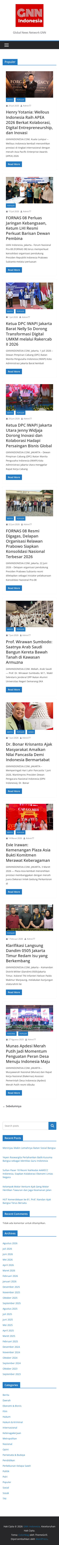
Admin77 (27, 105)
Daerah (7, 1400)
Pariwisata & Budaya (14, 1454)
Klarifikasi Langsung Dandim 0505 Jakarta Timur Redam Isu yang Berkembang (27, 953)
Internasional (10, 1427)
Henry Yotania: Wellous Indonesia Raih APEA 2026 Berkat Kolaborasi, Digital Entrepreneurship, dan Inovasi (29, 122)
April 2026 (8, 1265)
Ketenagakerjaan (12, 1433)
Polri (5, 1476)
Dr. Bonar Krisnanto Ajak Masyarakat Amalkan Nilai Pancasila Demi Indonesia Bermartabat (29, 751)
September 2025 (12, 1303)
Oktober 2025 (10, 1297)
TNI (4, 1498)
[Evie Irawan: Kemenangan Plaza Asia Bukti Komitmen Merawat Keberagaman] (29, 817)
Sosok (31, 732)
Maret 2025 (9, 1335)
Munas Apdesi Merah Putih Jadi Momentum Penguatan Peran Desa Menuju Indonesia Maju (28, 1053)
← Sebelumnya (12, 1106)
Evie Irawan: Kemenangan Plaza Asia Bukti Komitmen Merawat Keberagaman (28, 852)
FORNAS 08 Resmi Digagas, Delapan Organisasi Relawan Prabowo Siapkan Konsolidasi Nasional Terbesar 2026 (25, 543)
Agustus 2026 (10, 1243)
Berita (10, 100)
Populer (20, 100)
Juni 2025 (8, 1319)
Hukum (6, 1416)
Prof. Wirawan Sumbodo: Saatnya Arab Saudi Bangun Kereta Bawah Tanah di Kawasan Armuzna (29, 652)
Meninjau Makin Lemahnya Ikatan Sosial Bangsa (29, 1147)
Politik (6, 1471)
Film (5, 1411)
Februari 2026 (10, 1276)
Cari (52, 1126)
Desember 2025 (11, 1286)
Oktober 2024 (10, 1357)
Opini (6, 1449)
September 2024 (12, 1363)
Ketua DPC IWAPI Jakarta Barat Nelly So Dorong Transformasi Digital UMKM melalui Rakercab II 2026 (29, 334)
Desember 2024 (11, 1346)
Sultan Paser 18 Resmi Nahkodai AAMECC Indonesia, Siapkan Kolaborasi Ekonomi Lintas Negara (28, 1174)
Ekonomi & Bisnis (12, 1405)
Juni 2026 (8, 1254)
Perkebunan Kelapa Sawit (17, 1465)
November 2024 (11, 1352)
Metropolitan (10, 1438)
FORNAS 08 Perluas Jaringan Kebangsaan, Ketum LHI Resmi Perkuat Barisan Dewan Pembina (28, 228)
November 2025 (11, 1292)
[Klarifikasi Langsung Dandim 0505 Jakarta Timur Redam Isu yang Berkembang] (29, 917)
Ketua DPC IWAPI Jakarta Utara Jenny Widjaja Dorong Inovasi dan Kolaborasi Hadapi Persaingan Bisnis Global (29, 435)
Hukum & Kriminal (13, 1422)
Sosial (6, 1487)
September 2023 (12, 1374)
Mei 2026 (8, 1259)
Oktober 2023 (10, 1368)
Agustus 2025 (10, 1308)
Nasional (11, 1033)
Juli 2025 (7, 1314)
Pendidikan (9, 1460)
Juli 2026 (7, 1248)
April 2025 (8, 1330)
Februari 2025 (10, 1341)
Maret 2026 (9, 1270)
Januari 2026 (9, 1281)
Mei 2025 (8, 1325)
